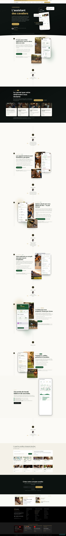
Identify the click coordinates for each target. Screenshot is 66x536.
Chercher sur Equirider (17, 451)
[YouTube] (21, 516)
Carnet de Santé (29, 2)
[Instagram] (16, 516)
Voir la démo (24, 167)
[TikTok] (22, 516)
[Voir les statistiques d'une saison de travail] (33, 75)
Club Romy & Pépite (37, 520)
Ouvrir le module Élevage (39, 367)
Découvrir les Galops (39, 321)
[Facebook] (17, 516)
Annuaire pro (45, 510)
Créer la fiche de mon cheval (38, 100)
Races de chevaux (37, 515)
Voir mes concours (19, 270)
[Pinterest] (14, 516)
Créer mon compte (33, 137)
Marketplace (27, 514)
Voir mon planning (19, 167)
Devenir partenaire (16, 518)
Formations (45, 515)
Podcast (27, 519)
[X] (19, 516)
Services (33, 2)
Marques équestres (46, 514)
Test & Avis (27, 510)
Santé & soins (36, 514)
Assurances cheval (37, 510)
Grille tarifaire (19, 518)
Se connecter (50, 0)
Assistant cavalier (23, 2)
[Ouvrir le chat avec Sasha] (33, 70)
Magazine (42, 2)
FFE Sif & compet (38, 2)
